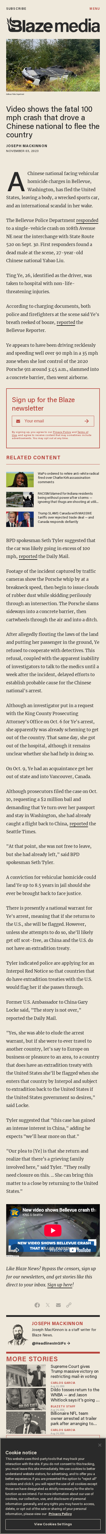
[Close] (99, 1445)
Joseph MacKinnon (26, 146)
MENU (95, 9)
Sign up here (59, 1285)
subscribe (16, 9)
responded (87, 220)
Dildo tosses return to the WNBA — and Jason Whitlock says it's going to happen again (75, 1395)
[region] (53, 1486)
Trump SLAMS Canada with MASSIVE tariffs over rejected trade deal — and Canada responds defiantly (66, 518)
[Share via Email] (58, 1305)
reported (66, 322)
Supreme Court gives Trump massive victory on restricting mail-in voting (75, 1372)
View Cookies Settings (53, 1524)
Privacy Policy (62, 432)
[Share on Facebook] (37, 1305)
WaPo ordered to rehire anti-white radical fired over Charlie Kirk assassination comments (68, 478)
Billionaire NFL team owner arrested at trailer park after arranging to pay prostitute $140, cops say (74, 1419)
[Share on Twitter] (47, 1305)
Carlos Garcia (63, 1383)
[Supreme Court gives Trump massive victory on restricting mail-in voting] (26, 1375)
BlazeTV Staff (63, 1406)
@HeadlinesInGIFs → (51, 1344)
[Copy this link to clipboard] (69, 1305)
